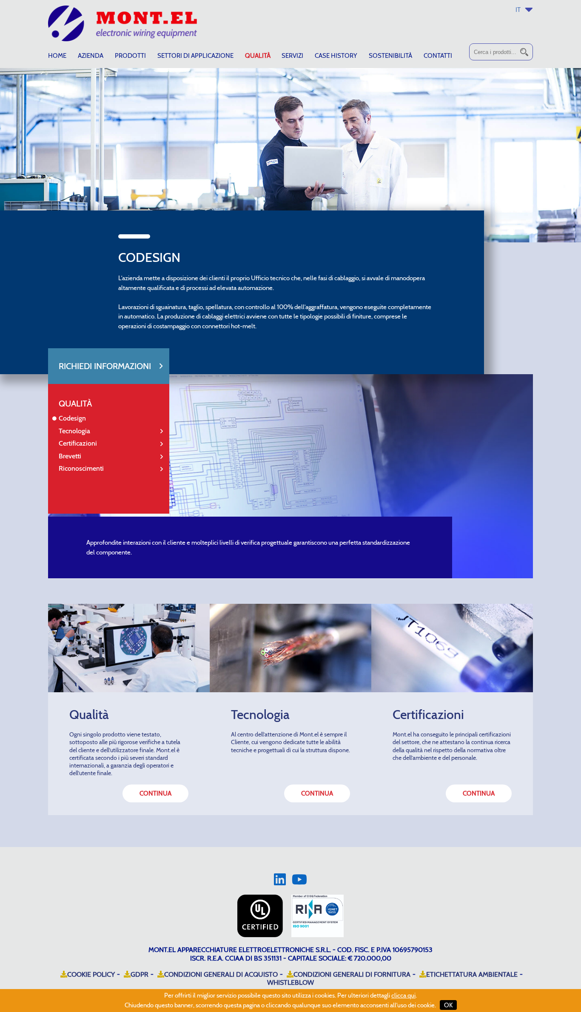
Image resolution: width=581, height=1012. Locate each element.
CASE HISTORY (336, 56)
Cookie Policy (91, 974)
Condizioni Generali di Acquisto (221, 974)
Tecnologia (74, 431)
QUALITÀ (258, 56)
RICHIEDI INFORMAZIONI (105, 366)
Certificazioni (78, 443)
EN (527, 23)
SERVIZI (292, 56)
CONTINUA (155, 793)
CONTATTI (438, 56)
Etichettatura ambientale (472, 974)
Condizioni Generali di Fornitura (351, 974)
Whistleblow (290, 982)
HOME (57, 56)
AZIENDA (90, 56)
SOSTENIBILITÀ (390, 56)
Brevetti (70, 456)
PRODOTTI (130, 56)
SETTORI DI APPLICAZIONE (195, 56)
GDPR (139, 974)
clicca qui (403, 995)
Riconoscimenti (81, 468)
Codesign (72, 418)
